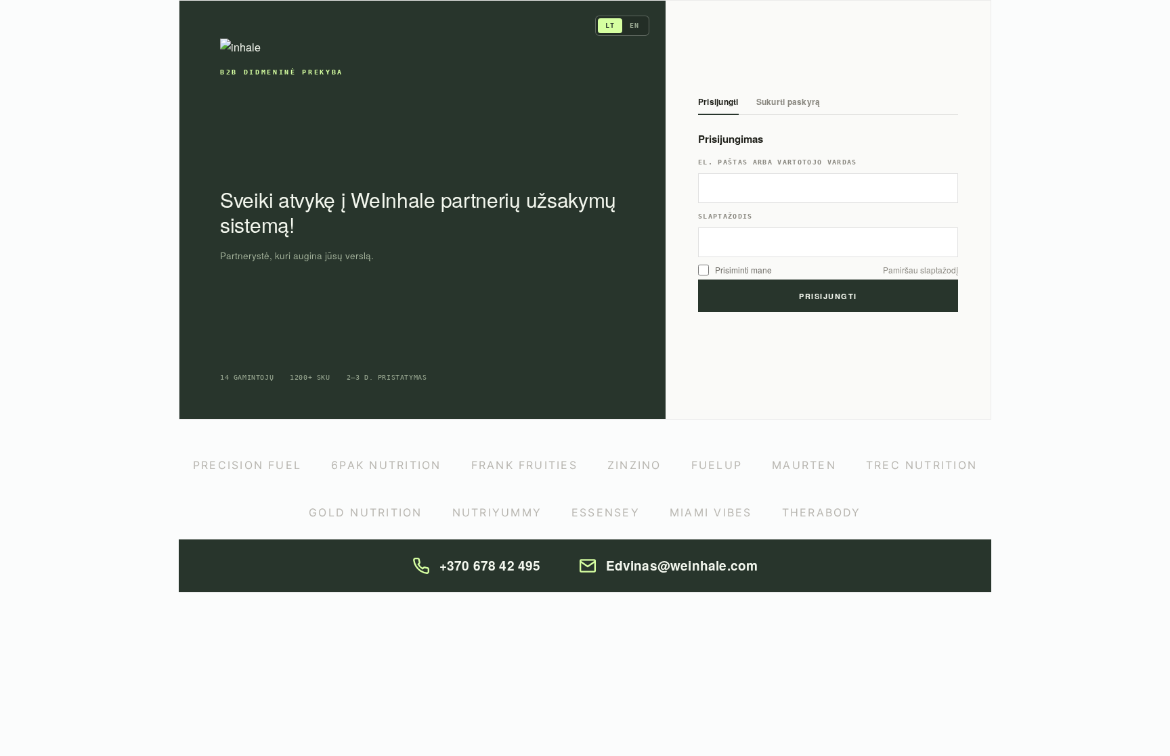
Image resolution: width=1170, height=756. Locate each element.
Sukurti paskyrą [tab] (788, 102)
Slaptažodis (725, 216)
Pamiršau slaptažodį (920, 270)
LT (610, 25)
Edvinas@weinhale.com (682, 566)
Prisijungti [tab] (718, 102)
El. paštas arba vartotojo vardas (777, 162)
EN (634, 25)
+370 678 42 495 (490, 566)
